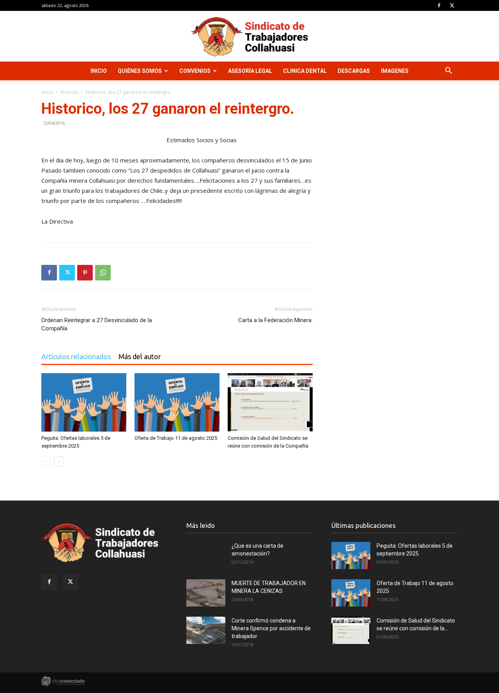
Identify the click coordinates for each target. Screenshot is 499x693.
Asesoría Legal (250, 71)
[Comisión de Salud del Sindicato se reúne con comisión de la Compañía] (270, 402)
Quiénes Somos (140, 71)
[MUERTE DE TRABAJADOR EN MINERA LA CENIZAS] (205, 593)
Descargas (354, 71)
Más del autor (140, 356)
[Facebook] (439, 5)
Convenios (195, 71)
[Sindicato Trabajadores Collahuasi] (249, 36)
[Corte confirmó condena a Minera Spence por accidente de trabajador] (205, 630)
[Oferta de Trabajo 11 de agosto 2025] (176, 402)
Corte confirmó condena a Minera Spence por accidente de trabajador (271, 628)
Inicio (98, 71)
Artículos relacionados (76, 356)
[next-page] (59, 461)
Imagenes (395, 71)
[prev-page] (46, 461)
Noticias (69, 92)
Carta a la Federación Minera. (275, 320)
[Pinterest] (85, 272)
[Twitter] (452, 5)
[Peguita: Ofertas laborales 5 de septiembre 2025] (83, 402)
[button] (448, 71)
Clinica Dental (305, 71)
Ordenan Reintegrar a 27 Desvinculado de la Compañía (96, 324)
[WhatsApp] (103, 272)
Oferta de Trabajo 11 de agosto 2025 (175, 438)
